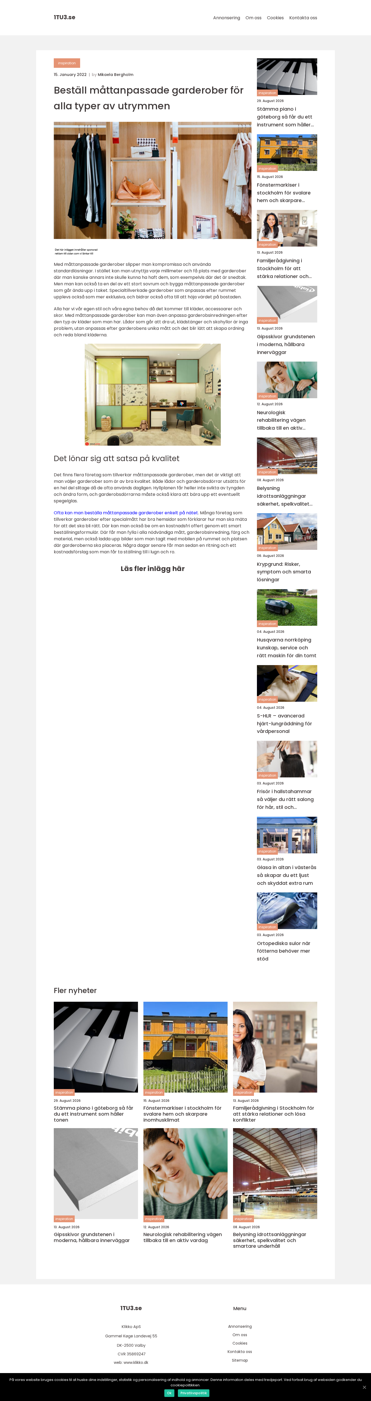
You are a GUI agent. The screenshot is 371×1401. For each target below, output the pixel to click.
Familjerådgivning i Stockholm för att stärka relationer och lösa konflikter (283, 268)
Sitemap (240, 1360)
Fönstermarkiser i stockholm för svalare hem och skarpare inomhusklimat (284, 193)
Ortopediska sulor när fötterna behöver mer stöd (283, 951)
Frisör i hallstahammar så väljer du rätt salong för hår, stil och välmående (285, 799)
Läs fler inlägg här (153, 568)
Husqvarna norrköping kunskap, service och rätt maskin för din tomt (286, 647)
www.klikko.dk (136, 1362)
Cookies (275, 18)
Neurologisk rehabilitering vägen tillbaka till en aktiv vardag (281, 420)
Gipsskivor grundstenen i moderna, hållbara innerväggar (286, 344)
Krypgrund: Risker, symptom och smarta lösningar (284, 572)
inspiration (67, 63)
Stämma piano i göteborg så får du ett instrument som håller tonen (284, 117)
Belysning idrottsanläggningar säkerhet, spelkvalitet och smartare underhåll (286, 496)
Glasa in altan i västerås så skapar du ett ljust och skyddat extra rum (286, 875)
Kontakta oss (303, 18)
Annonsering (226, 18)
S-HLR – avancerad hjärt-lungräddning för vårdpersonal (284, 723)
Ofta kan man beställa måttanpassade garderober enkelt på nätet (126, 513)
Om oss (254, 18)
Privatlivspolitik (194, 1393)
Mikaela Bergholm (115, 74)
